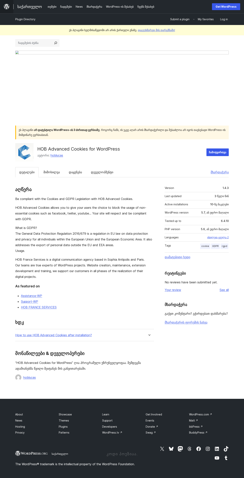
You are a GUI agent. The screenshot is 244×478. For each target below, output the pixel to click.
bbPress (196, 426)
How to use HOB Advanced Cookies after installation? (53, 335)
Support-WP (29, 301)
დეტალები (27, 172)
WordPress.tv (112, 432)
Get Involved (154, 414)
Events (150, 420)
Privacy (20, 432)
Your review (173, 290)
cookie (205, 246)
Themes (64, 420)
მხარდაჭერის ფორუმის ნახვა (186, 322)
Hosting (20, 426)
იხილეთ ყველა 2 (218, 237)
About (19, 414)
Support (107, 420)
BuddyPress (198, 432)
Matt (193, 420)
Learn (105, 414)
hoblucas (57, 155)
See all (224, 290)
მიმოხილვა (51, 172)
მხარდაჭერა (220, 172)
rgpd (224, 246)
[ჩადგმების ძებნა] (55, 43)
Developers (109, 426)
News (18, 420)
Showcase (65, 414)
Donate (152, 426)
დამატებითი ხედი (177, 257)
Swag (151, 432)
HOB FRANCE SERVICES (39, 307)
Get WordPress (226, 6)
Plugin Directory (25, 19)
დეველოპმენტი (102, 172)
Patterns (64, 432)
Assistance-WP (31, 296)
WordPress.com (200, 414)
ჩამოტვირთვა (217, 152)
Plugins (63, 426)
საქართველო (60, 453)
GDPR (215, 246)
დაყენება (75, 172)
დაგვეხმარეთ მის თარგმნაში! (156, 30)
